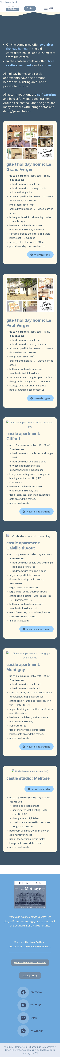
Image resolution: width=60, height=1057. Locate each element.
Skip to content (8, 2)
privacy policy (30, 975)
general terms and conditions (30, 962)
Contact (30, 8)
